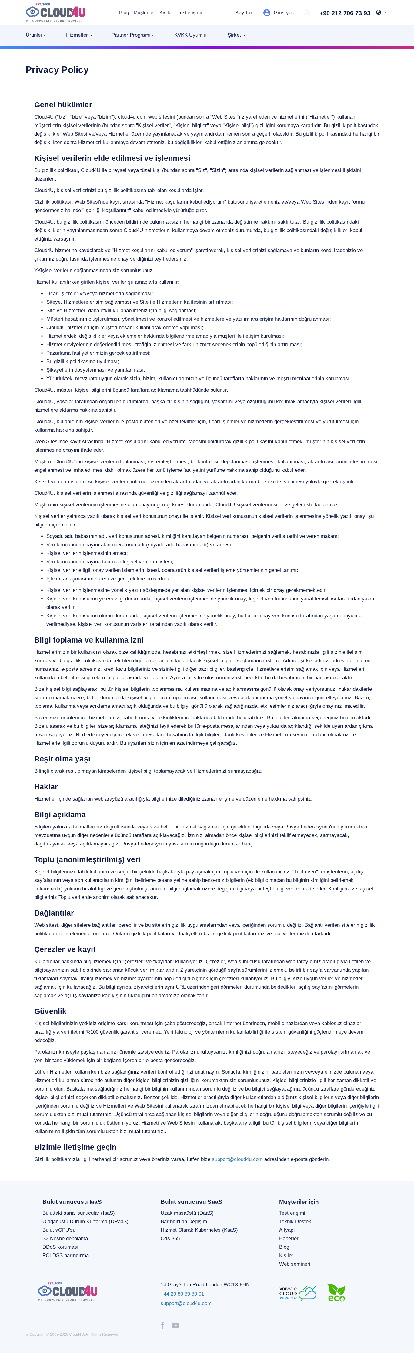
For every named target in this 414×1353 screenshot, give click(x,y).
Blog (124, 12)
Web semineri (294, 1264)
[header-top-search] (307, 13)
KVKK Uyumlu (190, 35)
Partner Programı (131, 35)
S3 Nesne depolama (65, 1238)
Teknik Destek (295, 1221)
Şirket (234, 35)
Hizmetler (77, 35)
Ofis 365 (170, 1238)
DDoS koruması (60, 1247)
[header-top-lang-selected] (381, 13)
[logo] (55, 12)
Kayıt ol (244, 12)
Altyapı (287, 1230)
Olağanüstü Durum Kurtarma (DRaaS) (85, 1221)
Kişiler (166, 12)
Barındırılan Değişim (184, 1221)
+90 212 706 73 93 (344, 13)
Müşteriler (144, 12)
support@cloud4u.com (237, 1159)
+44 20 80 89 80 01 (182, 1294)
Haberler (289, 1238)
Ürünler (34, 35)
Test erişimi (190, 12)
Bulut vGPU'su (58, 1230)
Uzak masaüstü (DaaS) (187, 1213)
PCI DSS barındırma (65, 1255)
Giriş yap (284, 12)
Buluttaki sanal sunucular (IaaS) (78, 1213)
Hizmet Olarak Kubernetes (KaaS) (199, 1230)
